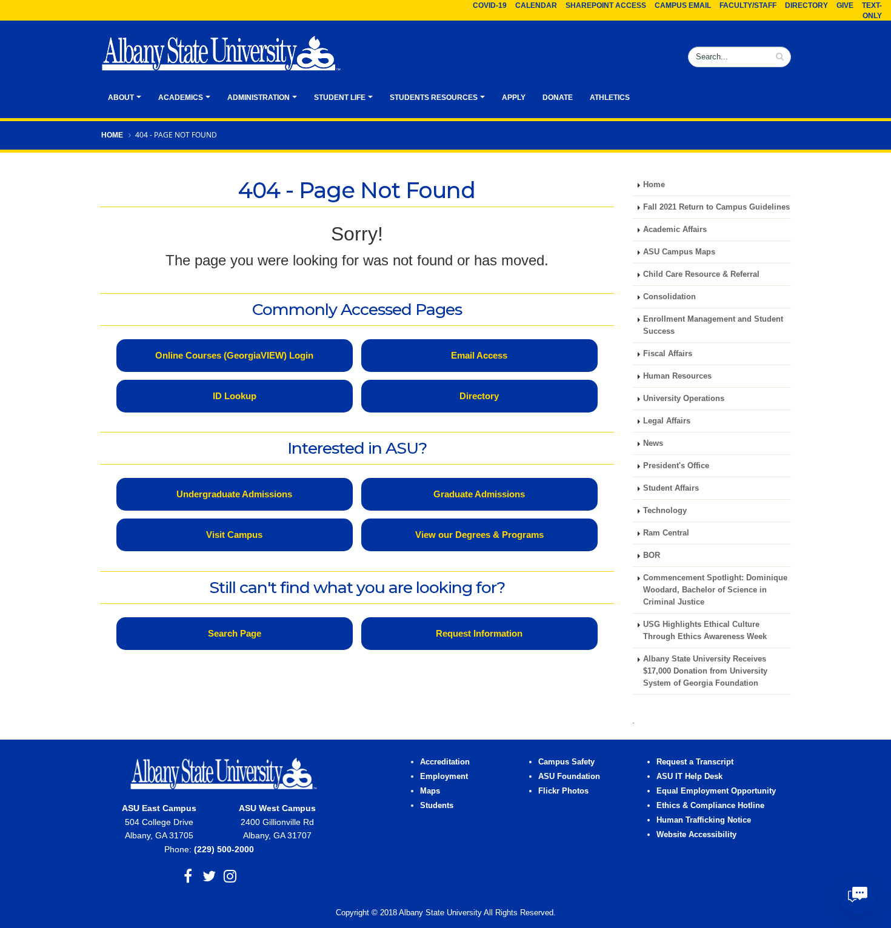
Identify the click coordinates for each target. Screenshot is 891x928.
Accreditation (445, 762)
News (653, 443)
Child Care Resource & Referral (701, 274)
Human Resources (677, 376)
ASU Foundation (569, 776)
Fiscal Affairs (667, 354)
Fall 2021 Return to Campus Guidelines (716, 207)
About (121, 97)
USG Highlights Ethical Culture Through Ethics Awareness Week (705, 630)
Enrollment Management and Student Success (713, 325)
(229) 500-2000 (224, 849)
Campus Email (683, 5)
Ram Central (666, 533)
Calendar (536, 5)
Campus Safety (566, 762)
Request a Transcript (694, 762)
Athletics (610, 97)
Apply (514, 97)
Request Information (479, 633)
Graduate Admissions (479, 494)
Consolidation (669, 297)
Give (844, 5)
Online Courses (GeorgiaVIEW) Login (234, 355)
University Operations (683, 398)
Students (436, 805)
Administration (258, 97)
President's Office (676, 466)
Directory (806, 5)
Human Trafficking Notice (703, 820)
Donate (557, 97)
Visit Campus (234, 534)
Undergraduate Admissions (234, 494)
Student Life (339, 97)
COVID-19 (490, 5)
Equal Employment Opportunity (716, 791)
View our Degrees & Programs (479, 534)
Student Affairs (671, 488)
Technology (665, 510)
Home (112, 135)
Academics (180, 97)
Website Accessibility (697, 834)
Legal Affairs (666, 421)
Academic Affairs (675, 229)
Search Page (234, 633)
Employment (444, 776)
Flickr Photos (563, 791)
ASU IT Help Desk (689, 776)
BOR (651, 555)
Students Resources (434, 97)
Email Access (479, 355)
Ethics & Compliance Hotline (710, 805)
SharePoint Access (606, 5)
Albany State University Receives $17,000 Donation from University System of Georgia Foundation (705, 671)
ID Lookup (234, 396)
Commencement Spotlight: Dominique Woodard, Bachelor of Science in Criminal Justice (715, 590)
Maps (430, 791)
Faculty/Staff (747, 5)
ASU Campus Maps (679, 252)
